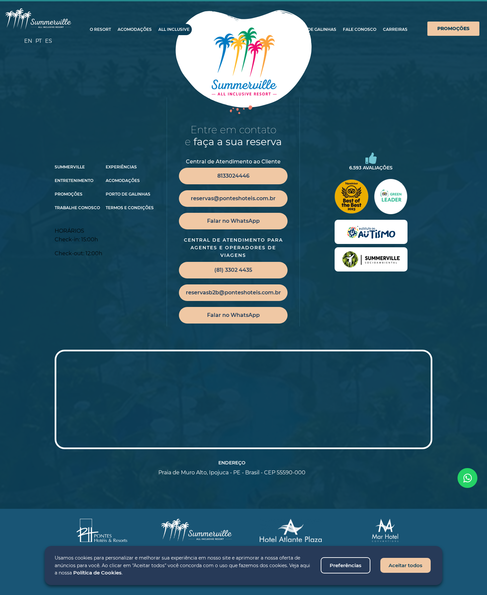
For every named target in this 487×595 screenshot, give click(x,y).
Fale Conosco (359, 29)
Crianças (207, 29)
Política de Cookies (97, 572)
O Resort (100, 29)
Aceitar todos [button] (405, 565)
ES (48, 41)
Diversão (236, 29)
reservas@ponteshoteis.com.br (233, 198)
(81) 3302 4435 (233, 270)
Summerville (70, 167)
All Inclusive (173, 29)
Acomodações (135, 29)
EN (28, 41)
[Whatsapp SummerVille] (467, 478)
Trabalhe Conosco (77, 208)
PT (38, 41)
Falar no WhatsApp (233, 221)
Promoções (453, 28)
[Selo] (371, 232)
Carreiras (395, 29)
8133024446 (233, 176)
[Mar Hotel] (385, 530)
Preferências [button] (345, 565)
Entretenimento (74, 180)
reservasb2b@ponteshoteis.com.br (233, 292)
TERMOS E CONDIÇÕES (130, 208)
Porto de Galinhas (314, 29)
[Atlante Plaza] (291, 530)
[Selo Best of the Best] (351, 196)
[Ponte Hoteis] (102, 530)
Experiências (269, 29)
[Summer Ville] (38, 19)
